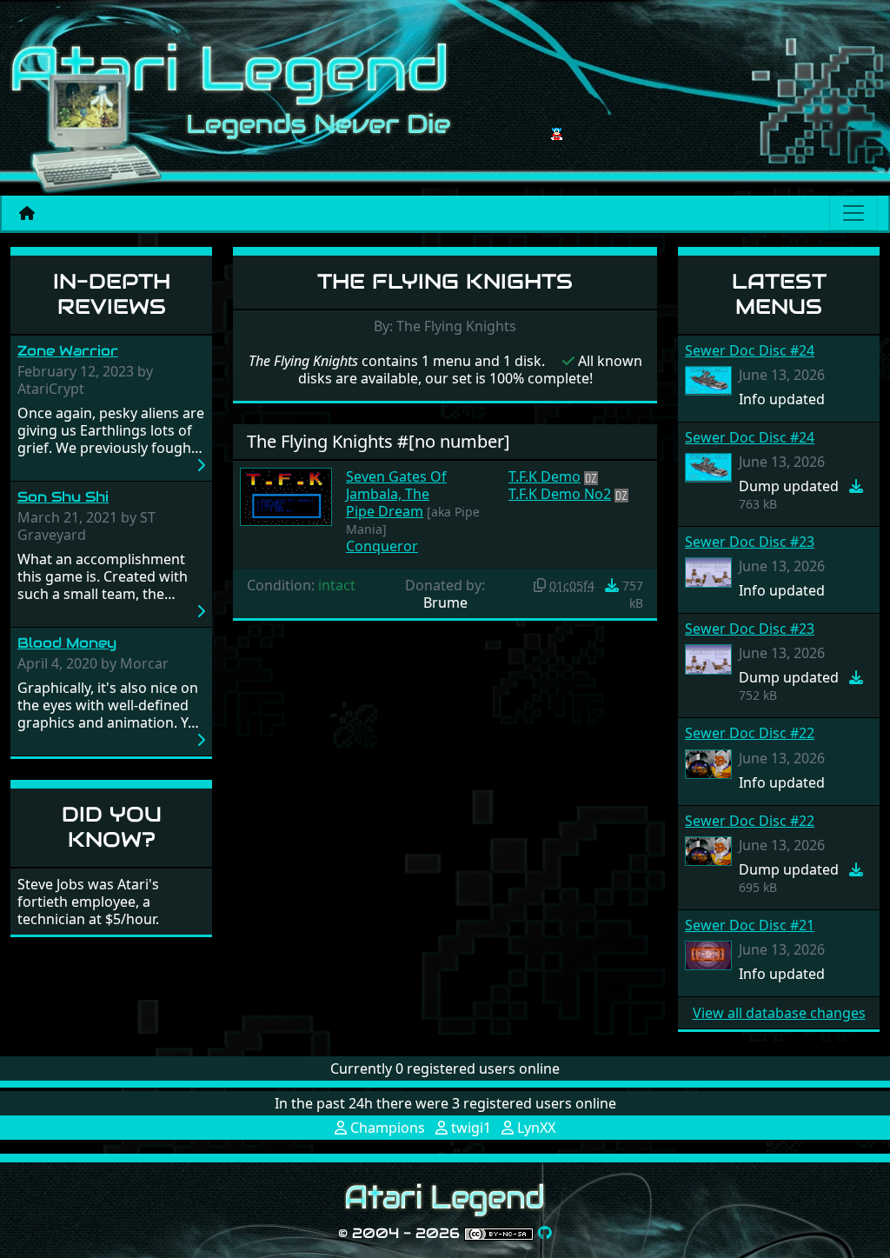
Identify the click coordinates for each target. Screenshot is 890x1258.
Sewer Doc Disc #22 (749, 732)
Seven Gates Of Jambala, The (396, 485)
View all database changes (779, 1012)
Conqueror (382, 546)
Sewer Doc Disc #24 (749, 350)
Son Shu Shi (63, 497)
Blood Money (66, 643)
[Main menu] (853, 213)
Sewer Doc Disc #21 (749, 925)
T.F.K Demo (544, 476)
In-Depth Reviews (111, 294)
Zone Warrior (67, 351)
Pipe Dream (384, 511)
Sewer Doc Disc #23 (749, 541)
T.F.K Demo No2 (559, 494)
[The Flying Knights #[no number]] (286, 495)
